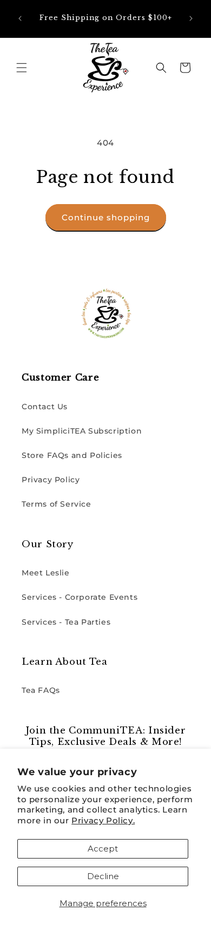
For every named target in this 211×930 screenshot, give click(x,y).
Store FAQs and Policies (72, 455)
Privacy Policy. (103, 820)
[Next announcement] (191, 18)
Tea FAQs (41, 690)
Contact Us (45, 406)
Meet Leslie (46, 573)
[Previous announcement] (20, 18)
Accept (103, 848)
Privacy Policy (51, 479)
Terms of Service (56, 504)
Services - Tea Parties (66, 622)
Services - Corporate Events (79, 597)
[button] (22, 68)
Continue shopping (106, 217)
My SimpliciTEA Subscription (82, 431)
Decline (103, 876)
